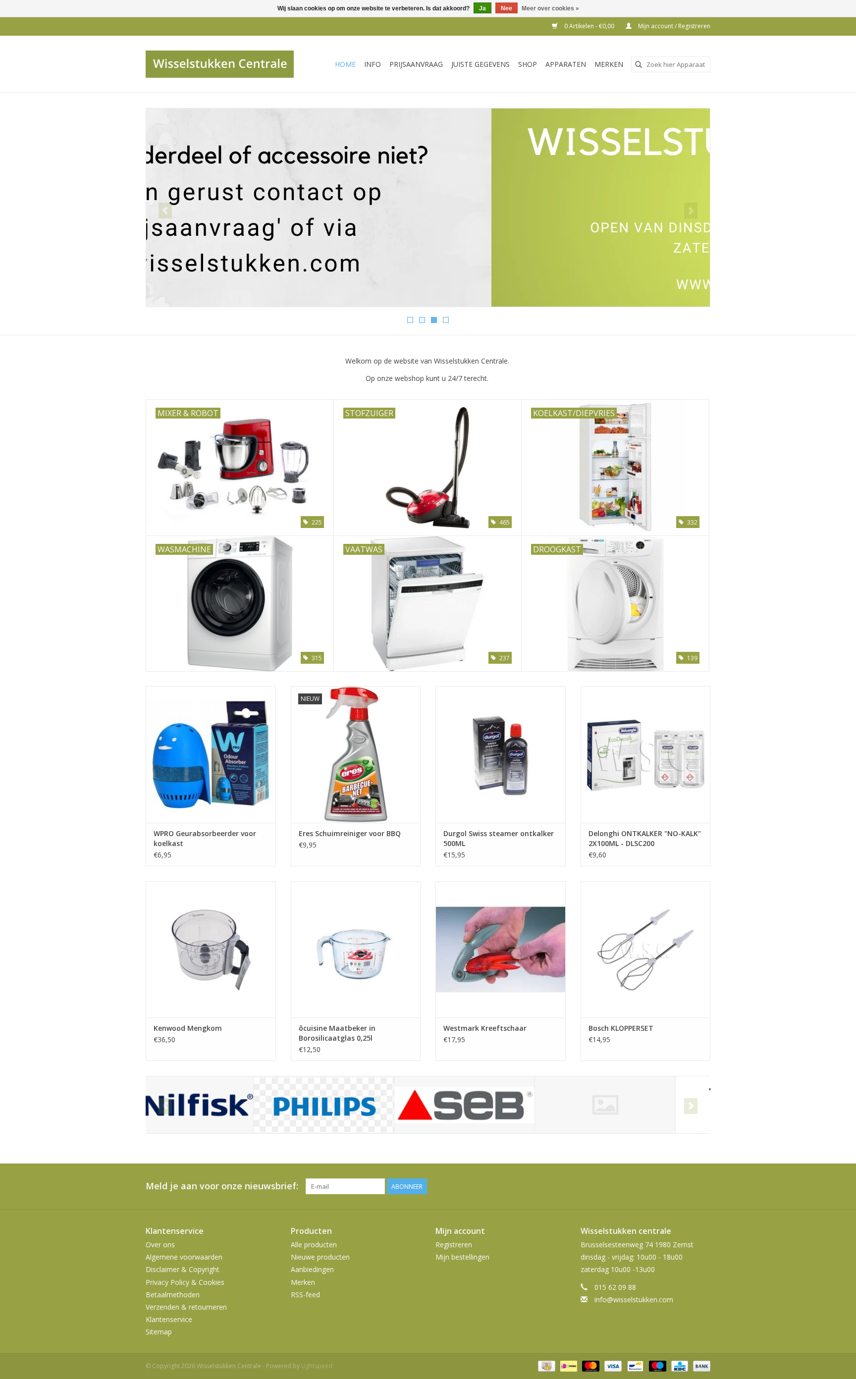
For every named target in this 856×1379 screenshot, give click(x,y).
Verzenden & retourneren (186, 1307)
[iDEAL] (568, 1365)
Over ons (160, 1244)
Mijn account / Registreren (673, 26)
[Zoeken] (638, 64)
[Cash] (545, 1365)
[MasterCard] (590, 1365)
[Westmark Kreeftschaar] (500, 949)
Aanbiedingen (312, 1269)
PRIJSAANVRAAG (416, 64)
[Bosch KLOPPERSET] (646, 949)
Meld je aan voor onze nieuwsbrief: (222, 1186)
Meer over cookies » (550, 8)
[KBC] (679, 1365)
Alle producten (314, 1244)
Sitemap (159, 1331)
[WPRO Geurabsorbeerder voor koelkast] (211, 754)
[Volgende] (690, 210)
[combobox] (670, 64)
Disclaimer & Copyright (182, 1269)
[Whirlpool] (638, 1104)
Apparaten (565, 64)
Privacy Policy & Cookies (185, 1282)
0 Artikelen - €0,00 (589, 26)
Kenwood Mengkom (188, 1028)
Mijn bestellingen (462, 1257)
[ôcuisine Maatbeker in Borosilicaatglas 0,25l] (356, 949)
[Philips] (216, 1104)
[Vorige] (165, 210)
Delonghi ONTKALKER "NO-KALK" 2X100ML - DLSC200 (644, 838)
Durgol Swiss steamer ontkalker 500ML (498, 838)
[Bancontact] (634, 1365)
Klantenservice (169, 1319)
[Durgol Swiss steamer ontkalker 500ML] (500, 754)
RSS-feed (305, 1294)
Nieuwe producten (320, 1257)
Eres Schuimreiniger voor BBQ (350, 833)
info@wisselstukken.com (633, 1299)
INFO (372, 64)
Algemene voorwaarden (184, 1257)
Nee (506, 8)
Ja (482, 8)
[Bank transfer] (700, 1365)
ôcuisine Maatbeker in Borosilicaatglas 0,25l (337, 1033)
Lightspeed (316, 1366)
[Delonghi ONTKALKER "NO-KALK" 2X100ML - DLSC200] (646, 754)
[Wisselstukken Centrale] (225, 64)
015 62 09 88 (615, 1287)
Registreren (453, 1244)
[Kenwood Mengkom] (211, 949)
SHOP (527, 64)
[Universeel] (498, 1104)
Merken (608, 64)
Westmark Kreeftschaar (485, 1028)
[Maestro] (656, 1365)
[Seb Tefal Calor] (357, 1104)
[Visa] (612, 1365)
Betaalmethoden (173, 1294)
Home (345, 64)
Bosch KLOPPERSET (620, 1028)
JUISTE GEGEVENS (480, 64)
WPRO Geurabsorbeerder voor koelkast (205, 838)
